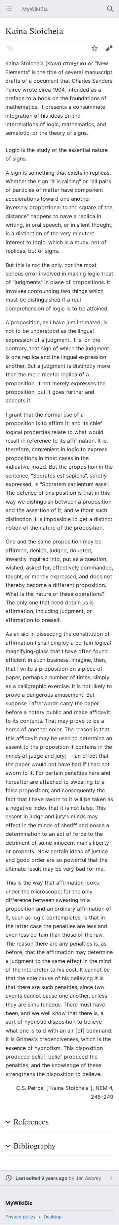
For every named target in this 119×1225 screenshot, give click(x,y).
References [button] (31, 1121)
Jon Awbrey (88, 1178)
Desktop (53, 1216)
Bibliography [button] (35, 1145)
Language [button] (12, 51)
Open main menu (10, 12)
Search (112, 12)
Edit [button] (111, 51)
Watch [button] (96, 51)
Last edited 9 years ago (41, 1178)
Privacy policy (20, 1216)
